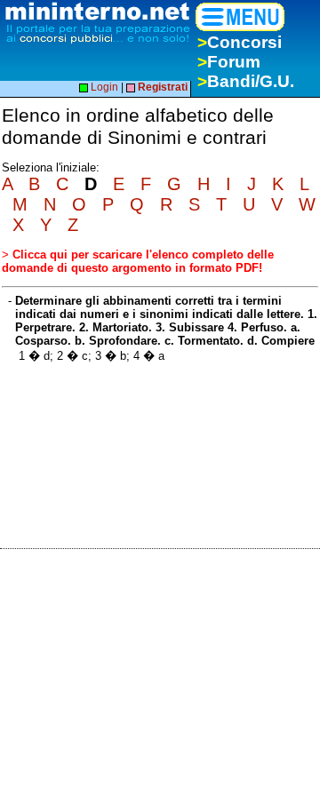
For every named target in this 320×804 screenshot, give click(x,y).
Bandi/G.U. (245, 81)
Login (103, 87)
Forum (228, 61)
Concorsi (239, 42)
